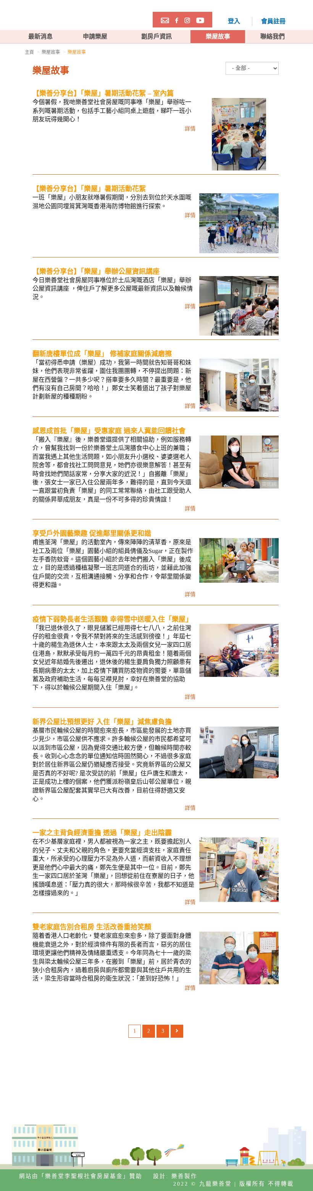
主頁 (29, 52)
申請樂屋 (95, 36)
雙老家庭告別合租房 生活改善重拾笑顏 (91, 927)
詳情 (190, 129)
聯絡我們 (272, 36)
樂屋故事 (218, 36)
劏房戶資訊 (156, 36)
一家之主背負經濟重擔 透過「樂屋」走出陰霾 (102, 833)
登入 (234, 21)
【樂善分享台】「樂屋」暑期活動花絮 (89, 189)
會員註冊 (273, 21)
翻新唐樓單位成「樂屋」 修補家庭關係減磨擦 (102, 354)
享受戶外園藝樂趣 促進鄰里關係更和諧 (91, 533)
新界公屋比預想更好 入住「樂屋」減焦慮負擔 (102, 722)
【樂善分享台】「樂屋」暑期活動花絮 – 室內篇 (103, 93)
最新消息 (40, 36)
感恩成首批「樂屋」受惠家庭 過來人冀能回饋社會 (109, 431)
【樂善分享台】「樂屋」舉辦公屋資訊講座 (96, 271)
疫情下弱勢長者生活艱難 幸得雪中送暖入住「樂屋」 (112, 619)
